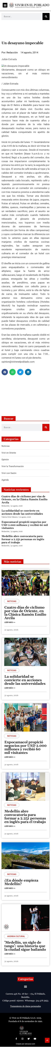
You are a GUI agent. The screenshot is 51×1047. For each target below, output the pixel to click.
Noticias (11, 601)
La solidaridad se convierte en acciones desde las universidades (22, 512)
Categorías (25, 979)
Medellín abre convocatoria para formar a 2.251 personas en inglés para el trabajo (23, 539)
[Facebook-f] (16, 1039)
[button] (5, 5)
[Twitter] (28, 1039)
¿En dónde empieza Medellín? (21, 882)
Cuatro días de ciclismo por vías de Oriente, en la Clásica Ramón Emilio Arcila (24, 499)
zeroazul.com (30, 1044)
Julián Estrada (9, 59)
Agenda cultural (16, 936)
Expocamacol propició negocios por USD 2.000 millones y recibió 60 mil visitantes (25, 525)
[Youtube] (35, 1039)
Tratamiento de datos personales (25, 1006)
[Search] (46, 16)
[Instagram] (22, 1039)
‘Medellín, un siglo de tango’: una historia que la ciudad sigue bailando (25, 946)
